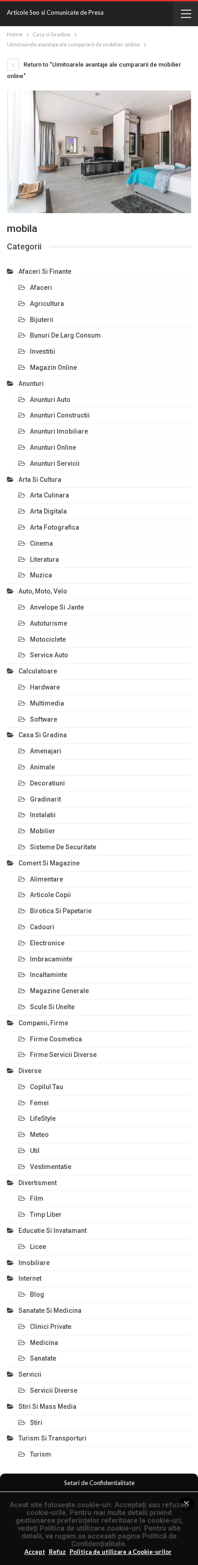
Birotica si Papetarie (61, 911)
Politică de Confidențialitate (124, 1540)
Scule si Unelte (52, 1007)
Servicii (29, 1374)
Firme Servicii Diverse (63, 1054)
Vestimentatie (50, 1166)
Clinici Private (50, 1326)
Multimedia (47, 703)
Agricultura (47, 303)
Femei (39, 1103)
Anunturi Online (53, 447)
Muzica (41, 575)
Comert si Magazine (49, 863)
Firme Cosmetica (56, 1039)
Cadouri (42, 927)
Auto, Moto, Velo (42, 591)
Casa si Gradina (42, 735)
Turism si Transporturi (52, 1438)
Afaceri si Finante (44, 271)
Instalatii (43, 815)
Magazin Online (53, 367)
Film (36, 1198)
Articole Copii (50, 894)
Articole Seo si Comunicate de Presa (55, 12)
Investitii (42, 351)
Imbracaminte (51, 959)
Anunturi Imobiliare (59, 431)
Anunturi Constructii (60, 415)
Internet (29, 1278)
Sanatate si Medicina (50, 1310)
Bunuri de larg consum (65, 335)
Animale (42, 767)
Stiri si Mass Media (47, 1406)
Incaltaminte (48, 974)
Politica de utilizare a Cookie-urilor (121, 1551)
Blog (37, 1294)
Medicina (44, 1342)
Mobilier (42, 831)
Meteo (39, 1134)
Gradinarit (45, 799)
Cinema (41, 543)
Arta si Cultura (39, 479)
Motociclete (48, 639)
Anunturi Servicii (55, 463)
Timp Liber (46, 1214)
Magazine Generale (59, 990)
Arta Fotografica (54, 527)
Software (43, 719)
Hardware (45, 687)
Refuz (57, 1551)
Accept (34, 1551)
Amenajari (45, 751)
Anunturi (31, 383)
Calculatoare (37, 671)
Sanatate (43, 1358)
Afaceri (41, 287)
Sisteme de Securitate (63, 847)
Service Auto (49, 655)
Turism (40, 1454)
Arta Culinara (49, 495)
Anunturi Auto (50, 399)
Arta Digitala (48, 511)
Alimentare (46, 879)
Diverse (29, 1070)
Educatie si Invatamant (52, 1230)
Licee (38, 1246)
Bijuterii (41, 319)
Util (35, 1150)
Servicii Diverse (53, 1390)
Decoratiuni (47, 783)
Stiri (36, 1422)
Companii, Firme (43, 1023)
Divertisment (37, 1182)
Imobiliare (34, 1262)
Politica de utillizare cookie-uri (90, 1528)
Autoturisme (48, 623)
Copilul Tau (46, 1086)
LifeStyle (43, 1118)
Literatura (44, 559)
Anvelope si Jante (57, 607)
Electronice (47, 943)
